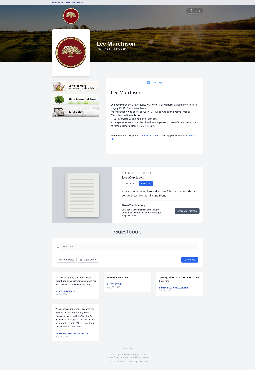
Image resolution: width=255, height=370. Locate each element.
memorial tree (149, 135)
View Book (129, 183)
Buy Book (145, 183)
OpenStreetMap (130, 361)
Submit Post (190, 259)
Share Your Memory (187, 210)
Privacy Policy (119, 357)
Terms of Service (135, 357)
